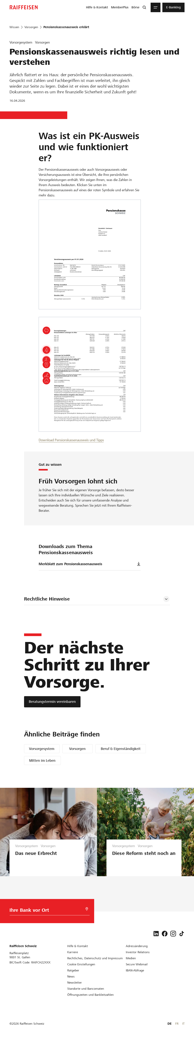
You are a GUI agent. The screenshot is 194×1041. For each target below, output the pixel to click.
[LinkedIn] (156, 933)
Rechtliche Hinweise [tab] (47, 599)
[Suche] (144, 7)
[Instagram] (173, 933)
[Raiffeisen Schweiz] (23, 7)
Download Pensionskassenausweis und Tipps (71, 440)
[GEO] (87, 909)
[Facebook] (164, 933)
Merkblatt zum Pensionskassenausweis (70, 564)
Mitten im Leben (42, 761)
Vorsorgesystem (41, 749)
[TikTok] (182, 933)
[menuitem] (97, 7)
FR (176, 1023)
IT (183, 1023)
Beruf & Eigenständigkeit (121, 749)
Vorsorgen (77, 749)
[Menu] (155, 7)
